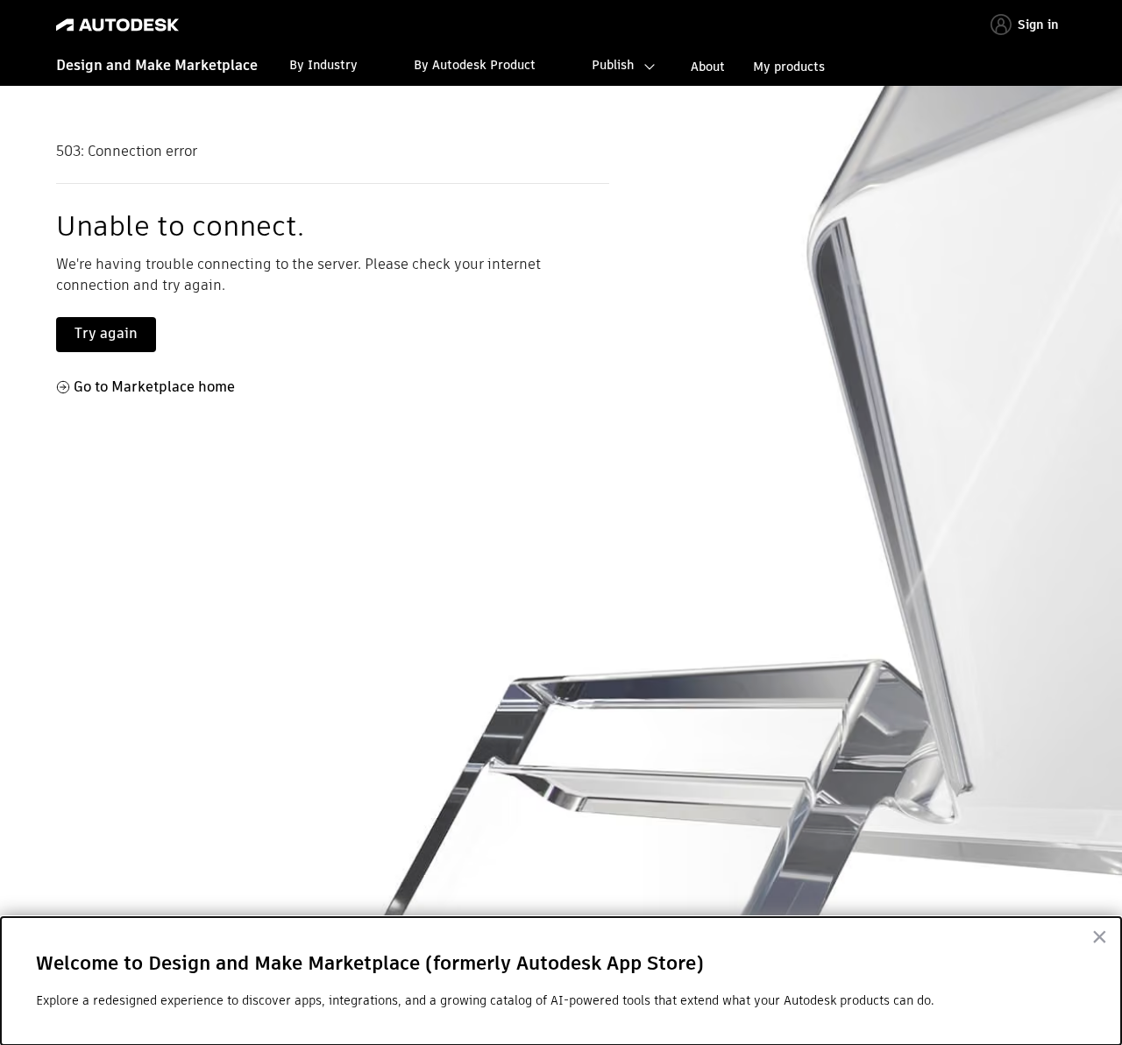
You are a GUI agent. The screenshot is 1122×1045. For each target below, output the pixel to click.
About (708, 66)
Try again (106, 333)
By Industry (323, 65)
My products (789, 66)
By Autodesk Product (475, 65)
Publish (613, 65)
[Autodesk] (117, 25)
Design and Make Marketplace (157, 65)
